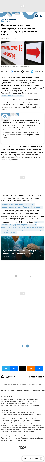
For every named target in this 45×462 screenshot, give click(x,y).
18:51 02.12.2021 (5, 38)
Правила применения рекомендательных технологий (21, 414)
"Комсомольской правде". (12, 96)
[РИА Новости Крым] (8, 20)
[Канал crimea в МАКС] (39, 368)
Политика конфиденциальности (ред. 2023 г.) (17, 412)
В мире (6, 276)
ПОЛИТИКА (7, 384)
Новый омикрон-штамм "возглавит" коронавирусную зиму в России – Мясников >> (21, 206)
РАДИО (26, 391)
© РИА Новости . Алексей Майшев (10, 66)
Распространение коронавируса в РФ (29, 276)
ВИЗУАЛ (39, 384)
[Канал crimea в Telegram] (6, 368)
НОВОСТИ (5, 391)
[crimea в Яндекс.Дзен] (22, 368)
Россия (12, 276)
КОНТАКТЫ (36, 391)
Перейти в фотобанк (25, 66)
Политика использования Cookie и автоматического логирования (20, 409)
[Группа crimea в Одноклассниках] (31, 368)
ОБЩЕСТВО (17, 384)
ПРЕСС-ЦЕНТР (16, 391)
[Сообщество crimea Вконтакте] (14, 368)
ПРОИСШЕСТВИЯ (28, 384)
